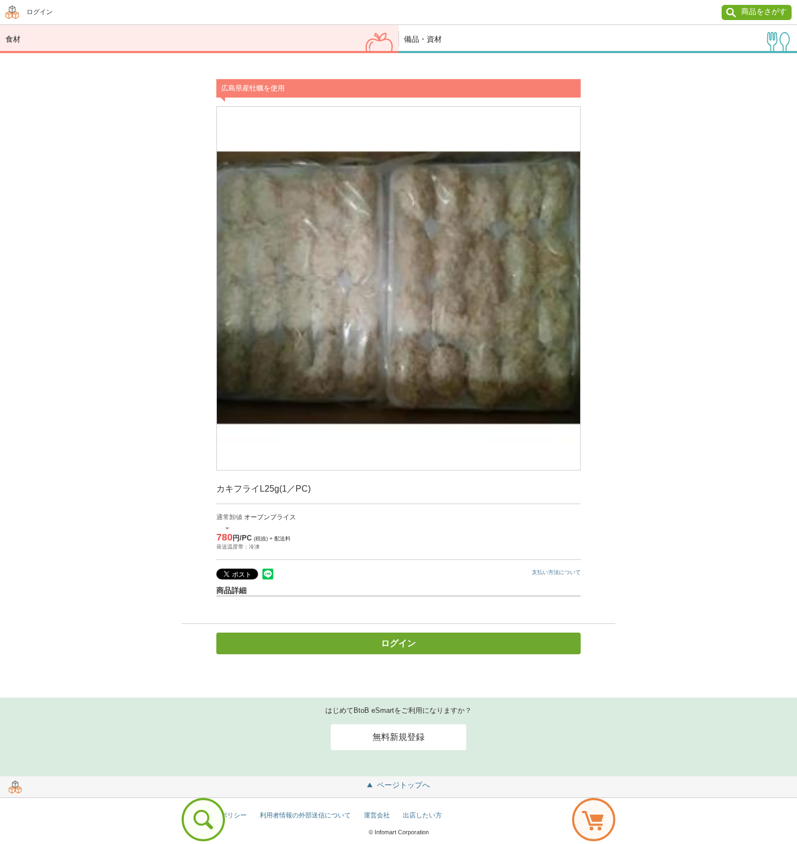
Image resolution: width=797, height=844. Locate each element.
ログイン (40, 12)
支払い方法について (556, 572)
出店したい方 (422, 815)
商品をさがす (764, 11)
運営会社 (377, 815)
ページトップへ (403, 785)
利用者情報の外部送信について (305, 815)
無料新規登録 (398, 737)
